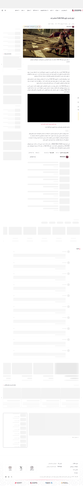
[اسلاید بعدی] (1, 64)
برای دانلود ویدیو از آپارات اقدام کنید (48, 124)
